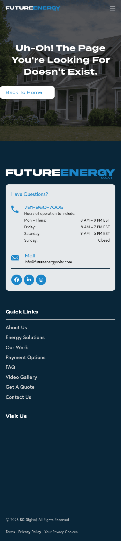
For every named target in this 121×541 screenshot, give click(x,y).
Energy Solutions (25, 337)
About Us (16, 327)
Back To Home (24, 92)
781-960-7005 (44, 207)
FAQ (10, 367)
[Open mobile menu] (112, 8)
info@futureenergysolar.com (48, 261)
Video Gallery (21, 377)
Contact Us (18, 397)
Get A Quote (20, 386)
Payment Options (26, 357)
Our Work (17, 347)
